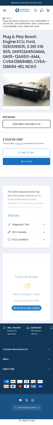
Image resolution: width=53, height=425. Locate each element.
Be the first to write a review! (26, 308)
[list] (26, 330)
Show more (13, 215)
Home (8, 18)
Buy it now (26, 161)
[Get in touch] (42, 10)
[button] (4, 10)
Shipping (19, 143)
